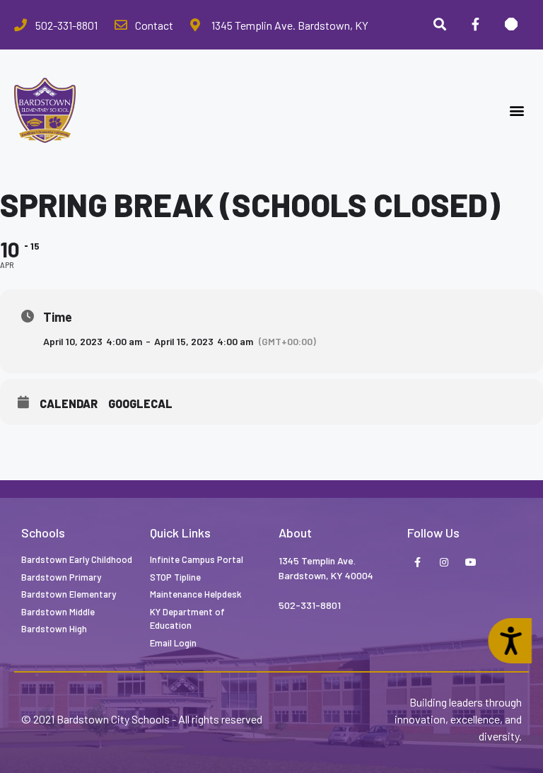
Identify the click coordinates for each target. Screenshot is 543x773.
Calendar (69, 403)
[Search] (439, 24)
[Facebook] (475, 24)
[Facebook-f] (417, 563)
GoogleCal (140, 403)
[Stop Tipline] (511, 24)
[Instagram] (444, 563)
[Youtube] (471, 563)
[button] (517, 110)
